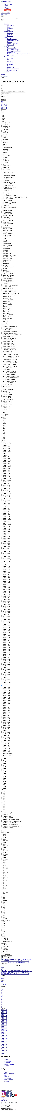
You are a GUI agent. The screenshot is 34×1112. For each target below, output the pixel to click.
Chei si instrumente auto (13, 70)
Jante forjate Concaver (13, 40)
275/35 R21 (4, 1038)
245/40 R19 (4, 1032)
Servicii (6, 5)
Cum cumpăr (7, 1061)
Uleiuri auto (10, 59)
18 (1, 999)
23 (1, 1007)
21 (1, 1004)
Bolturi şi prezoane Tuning (14, 51)
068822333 (4, 14)
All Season (3, 984)
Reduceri (7, 10)
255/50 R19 (4, 1053)
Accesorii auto (11, 62)
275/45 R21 (4, 1011)
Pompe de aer (10, 67)
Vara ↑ (2, 102)
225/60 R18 (4, 1042)
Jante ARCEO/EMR (12, 43)
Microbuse (10, 28)
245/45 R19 (4, 1017)
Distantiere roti (11, 52)
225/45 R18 (4, 1041)
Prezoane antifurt (11, 48)
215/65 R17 (4, 1047)
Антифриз (10, 61)
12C (2, 987)
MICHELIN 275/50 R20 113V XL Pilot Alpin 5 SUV (15, 962)
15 (1, 992)
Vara (2, 983)
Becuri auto (10, 64)
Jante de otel (10, 45)
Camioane (10, 33)
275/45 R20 (4, 1013)
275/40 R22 (4, 1022)
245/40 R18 (4, 1014)
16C (2, 995)
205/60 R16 (4, 1048)
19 (1, 1001)
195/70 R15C (4, 1045)
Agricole (9, 34)
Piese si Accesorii (8, 58)
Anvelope (6, 24)
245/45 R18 (4, 1029)
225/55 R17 (4, 1051)
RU (2, 16)
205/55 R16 (4, 1026)
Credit (5, 7)
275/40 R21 (4, 1031)
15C (2, 993)
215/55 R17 (4, 1035)
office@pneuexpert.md (9, 1102)
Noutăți (6, 1059)
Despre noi (7, 1062)
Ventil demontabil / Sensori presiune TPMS (18, 54)
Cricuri (9, 65)
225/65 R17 (4, 1023)
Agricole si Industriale (9, 31)
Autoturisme (10, 25)
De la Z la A (4, 105)
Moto (8, 30)
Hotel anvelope (8, 4)
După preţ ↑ (4, 108)
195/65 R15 (4, 1016)
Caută (2, 96)
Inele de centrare (11, 55)
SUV (8, 27)
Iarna (2, 981)
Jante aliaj (9, 42)
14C (2, 989)
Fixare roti (6, 46)
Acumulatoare (7, 57)
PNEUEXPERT (3, 1098)
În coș (2, 967)
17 (1, 998)
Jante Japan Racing (12, 39)
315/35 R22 (4, 1025)
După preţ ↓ (4, 107)
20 (1, 1002)
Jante (5, 37)
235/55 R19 (4, 1028)
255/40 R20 (4, 1010)
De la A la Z (4, 104)
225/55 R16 (4, 1036)
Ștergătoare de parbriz (13, 68)
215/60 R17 (4, 1044)
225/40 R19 (4, 1039)
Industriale (10, 36)
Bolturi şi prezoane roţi (13, 49)
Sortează (3, 99)
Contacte (6, 8)
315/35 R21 (4, 1020)
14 (1, 990)
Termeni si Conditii (9, 1064)
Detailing (6, 71)
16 (1, 996)
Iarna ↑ (2, 101)
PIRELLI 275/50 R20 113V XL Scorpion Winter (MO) (15, 974)
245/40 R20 (4, 1019)
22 (1, 1005)
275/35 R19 (4, 1034)
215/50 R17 (4, 1050)
